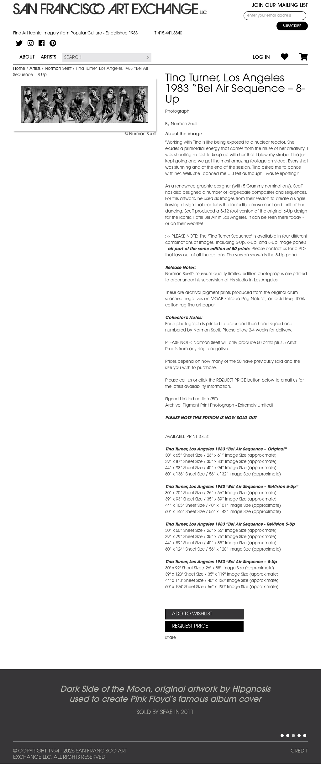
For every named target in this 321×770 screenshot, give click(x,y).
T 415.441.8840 (168, 33)
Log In (261, 57)
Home (19, 69)
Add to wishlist (192, 614)
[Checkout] (298, 57)
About (26, 57)
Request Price (190, 626)
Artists (48, 57)
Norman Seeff (58, 69)
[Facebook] (42, 43)
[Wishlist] (279, 57)
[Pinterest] (53, 43)
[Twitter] (19, 43)
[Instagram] (31, 43)
